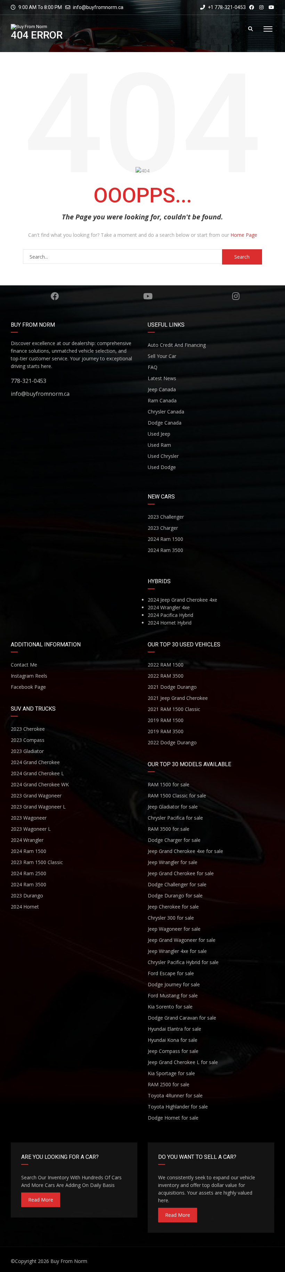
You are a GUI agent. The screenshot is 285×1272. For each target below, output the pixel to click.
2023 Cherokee (28, 729)
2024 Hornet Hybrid (170, 622)
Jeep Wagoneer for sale (174, 929)
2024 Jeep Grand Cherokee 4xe (182, 599)
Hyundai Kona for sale (172, 1040)
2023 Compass (27, 740)
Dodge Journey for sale (174, 984)
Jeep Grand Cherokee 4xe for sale (185, 851)
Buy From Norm (68, 1261)
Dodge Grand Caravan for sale (182, 1017)
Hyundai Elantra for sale (174, 1029)
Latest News (162, 378)
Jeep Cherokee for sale (173, 906)
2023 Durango (27, 895)
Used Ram (159, 445)
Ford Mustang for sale (173, 995)
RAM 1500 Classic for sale (177, 795)
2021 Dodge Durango (172, 687)
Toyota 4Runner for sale (175, 1095)
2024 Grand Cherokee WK (40, 784)
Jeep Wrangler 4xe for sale (177, 951)
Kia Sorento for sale (170, 1006)
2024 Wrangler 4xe (169, 607)
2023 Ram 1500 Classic (37, 862)
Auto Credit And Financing (177, 345)
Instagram (235, 296)
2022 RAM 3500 (166, 675)
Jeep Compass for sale (173, 1051)
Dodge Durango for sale (175, 895)
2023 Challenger (166, 516)
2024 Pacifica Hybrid (170, 615)
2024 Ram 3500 (165, 550)
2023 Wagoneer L (31, 829)
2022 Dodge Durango (172, 742)
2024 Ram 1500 (165, 539)
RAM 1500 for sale (168, 784)
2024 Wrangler (27, 840)
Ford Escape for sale (171, 973)
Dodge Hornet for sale (173, 1117)
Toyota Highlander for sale (178, 1106)
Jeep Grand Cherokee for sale (181, 873)
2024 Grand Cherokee (35, 762)
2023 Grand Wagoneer (36, 795)
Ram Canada (162, 400)
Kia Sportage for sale (171, 1073)
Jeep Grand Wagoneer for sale (181, 940)
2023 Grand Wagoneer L (38, 806)
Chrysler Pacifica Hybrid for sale (183, 962)
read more (40, 1199)
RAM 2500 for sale (168, 1084)
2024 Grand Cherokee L (37, 773)
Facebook (54, 296)
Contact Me (24, 664)
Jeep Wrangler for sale (172, 862)
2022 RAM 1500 (166, 664)
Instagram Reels (29, 675)
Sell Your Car (162, 356)
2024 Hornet (25, 906)
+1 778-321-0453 (226, 7)
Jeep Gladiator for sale (173, 806)
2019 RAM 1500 (166, 720)
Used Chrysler (163, 456)
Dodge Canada (164, 422)
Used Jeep (159, 433)
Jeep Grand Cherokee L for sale (183, 1062)
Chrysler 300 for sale (171, 917)
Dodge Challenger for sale (177, 884)
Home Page (243, 235)
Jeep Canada (162, 389)
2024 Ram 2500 (28, 873)
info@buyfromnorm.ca (98, 7)
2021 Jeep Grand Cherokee (178, 698)
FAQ (152, 367)
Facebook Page (28, 687)
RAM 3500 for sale (168, 829)
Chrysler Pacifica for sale (175, 817)
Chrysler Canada (166, 411)
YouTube (148, 296)
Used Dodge (162, 467)
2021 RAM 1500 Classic (174, 709)
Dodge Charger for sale (174, 840)
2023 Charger (163, 528)
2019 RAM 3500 (166, 731)
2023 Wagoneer (29, 817)
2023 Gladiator (27, 751)
